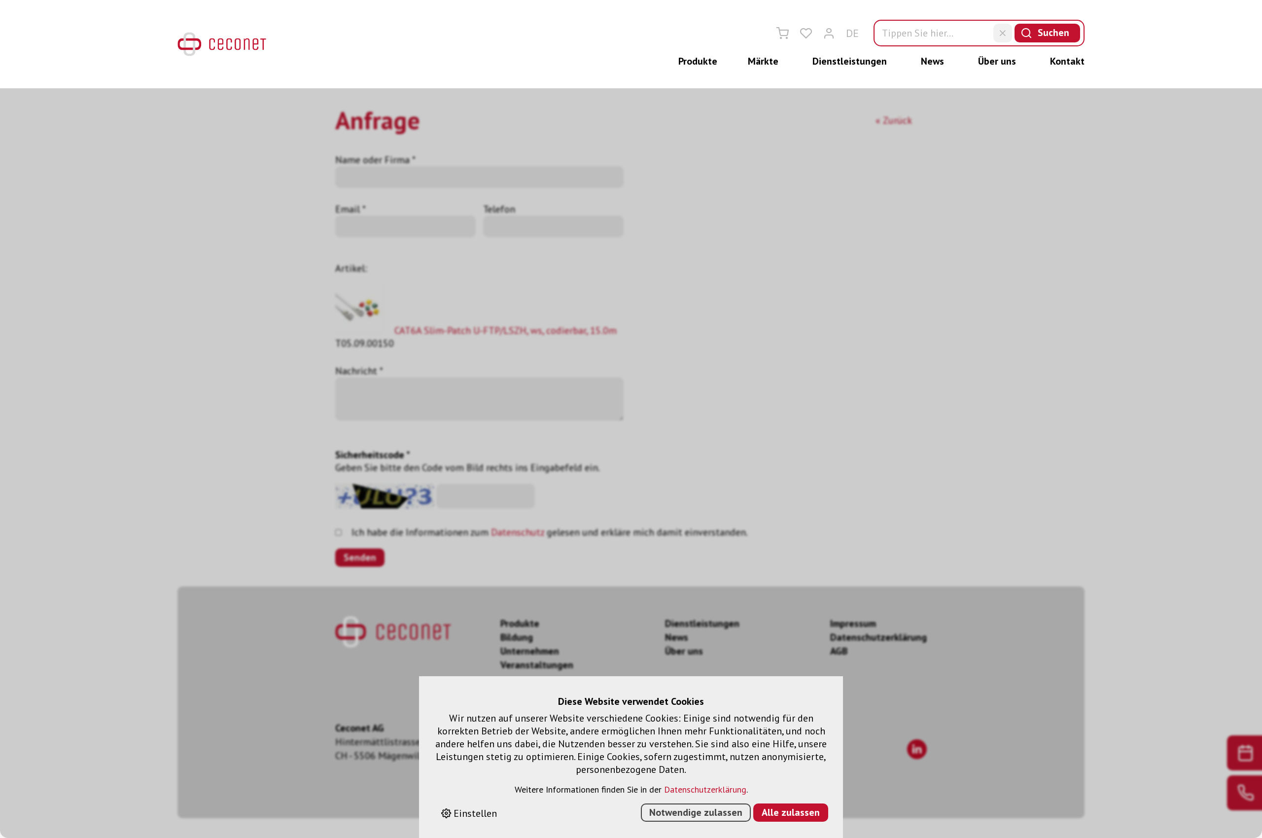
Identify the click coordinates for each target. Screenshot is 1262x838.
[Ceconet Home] (221, 44)
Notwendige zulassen (695, 812)
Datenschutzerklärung (705, 789)
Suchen (1053, 32)
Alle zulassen (791, 812)
